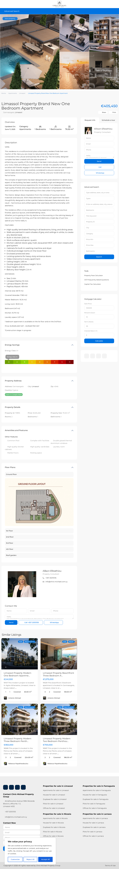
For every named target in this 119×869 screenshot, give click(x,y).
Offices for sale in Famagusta (95, 808)
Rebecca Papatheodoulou (18, 763)
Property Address (13, 381)
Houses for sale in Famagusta (95, 795)
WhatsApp (54, 622)
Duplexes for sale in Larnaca (94, 827)
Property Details (12, 407)
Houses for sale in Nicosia (53, 823)
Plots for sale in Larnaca (92, 832)
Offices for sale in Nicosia (53, 836)
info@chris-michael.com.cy (56, 582)
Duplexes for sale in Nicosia (54, 827)
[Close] (53, 839)
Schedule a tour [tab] (108, 120)
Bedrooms (90, 210)
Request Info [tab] (90, 120)
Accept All (45, 859)
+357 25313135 (50, 578)
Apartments (12, 93)
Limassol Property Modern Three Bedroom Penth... (17, 739)
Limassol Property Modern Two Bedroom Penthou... (56, 739)
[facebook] (86, 356)
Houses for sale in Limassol (54, 795)
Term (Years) (88, 322)
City (87, 227)
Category (89, 234)
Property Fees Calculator (93, 275)
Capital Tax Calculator (92, 284)
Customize (15, 859)
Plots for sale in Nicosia (52, 832)
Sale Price (88, 304)
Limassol (22, 93)
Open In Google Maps (14, 394)
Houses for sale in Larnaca (93, 823)
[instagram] (104, 356)
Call (31, 622)
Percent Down (89, 313)
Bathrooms (90, 251)
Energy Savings (12, 345)
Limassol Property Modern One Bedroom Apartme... (17, 674)
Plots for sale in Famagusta (94, 804)
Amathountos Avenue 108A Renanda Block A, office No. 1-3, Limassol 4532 (19, 803)
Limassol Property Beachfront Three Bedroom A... (58, 674)
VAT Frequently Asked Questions (96, 280)
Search (99, 257)
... (15, 688)
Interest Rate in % (90, 331)
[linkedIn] (92, 356)
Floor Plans (10, 467)
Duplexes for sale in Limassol (54, 799)
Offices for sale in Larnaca (93, 836)
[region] (30, 851)
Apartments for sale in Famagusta (97, 790)
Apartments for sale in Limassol (56, 790)
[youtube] (98, 356)
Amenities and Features (16, 430)
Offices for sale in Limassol (54, 808)
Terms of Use (110, 865)
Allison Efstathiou (52, 571)
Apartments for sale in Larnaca (95, 818)
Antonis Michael (14, 698)
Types (88, 198)
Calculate (99, 341)
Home (3, 93)
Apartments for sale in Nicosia (55, 818)
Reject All (30, 859)
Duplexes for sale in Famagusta (95, 799)
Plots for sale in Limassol (53, 804)
